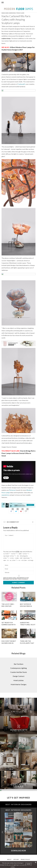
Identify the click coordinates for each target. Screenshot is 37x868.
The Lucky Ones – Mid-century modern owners (8, 606)
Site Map (16, 859)
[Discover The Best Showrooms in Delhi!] (9, 633)
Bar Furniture (18, 664)
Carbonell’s (22, 84)
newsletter (5, 495)
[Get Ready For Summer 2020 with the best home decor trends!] (9, 615)
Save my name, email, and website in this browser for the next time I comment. (16, 578)
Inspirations (12, 13)
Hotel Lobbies (18, 680)
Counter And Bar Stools (18, 672)
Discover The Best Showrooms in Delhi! (9, 643)
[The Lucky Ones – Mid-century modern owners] (9, 596)
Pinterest (12, 490)
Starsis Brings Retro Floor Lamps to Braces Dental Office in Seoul (18, 453)
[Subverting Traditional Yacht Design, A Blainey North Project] (27, 615)
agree (29, 864)
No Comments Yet (13, 522)
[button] (34, 832)
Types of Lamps (20, 13)
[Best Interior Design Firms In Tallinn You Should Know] (27, 596)
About (9, 859)
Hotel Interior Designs (18, 684)
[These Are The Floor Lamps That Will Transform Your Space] (27, 633)
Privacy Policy (25, 859)
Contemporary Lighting (18, 668)
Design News (5, 13)
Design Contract (18, 676)
